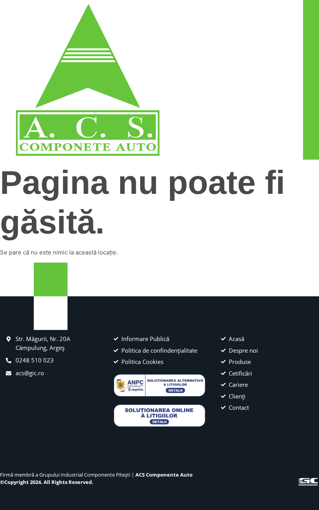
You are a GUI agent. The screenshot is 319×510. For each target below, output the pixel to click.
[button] (296, 79)
